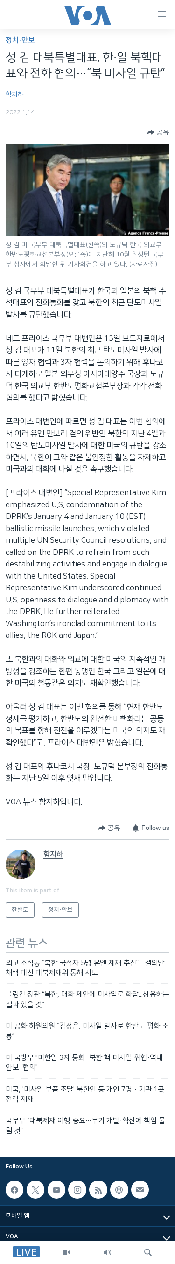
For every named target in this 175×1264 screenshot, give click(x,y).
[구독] (140, 1189)
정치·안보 (20, 40)
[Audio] (107, 1252)
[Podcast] (119, 1189)
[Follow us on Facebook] (14, 1189)
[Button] (158, 132)
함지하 (15, 94)
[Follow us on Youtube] (56, 1189)
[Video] (66, 1252)
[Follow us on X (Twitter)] (35, 1189)
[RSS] (98, 1189)
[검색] (148, 1252)
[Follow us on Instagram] (77, 1189)
